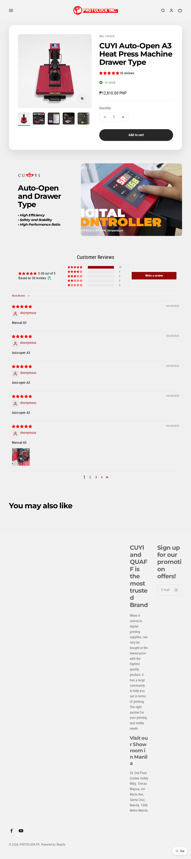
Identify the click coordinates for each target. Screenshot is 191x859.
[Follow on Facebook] (11, 830)
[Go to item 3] (54, 119)
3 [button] (96, 477)
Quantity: (105, 108)
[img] (22, 307)
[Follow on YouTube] (21, 830)
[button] (109, 73)
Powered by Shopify (53, 844)
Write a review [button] (154, 275)
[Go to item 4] (69, 119)
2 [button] (90, 477)
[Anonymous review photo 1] (21, 457)
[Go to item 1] (24, 119)
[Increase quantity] (123, 117)
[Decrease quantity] (104, 117)
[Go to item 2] (39, 119)
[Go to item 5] (84, 119)
